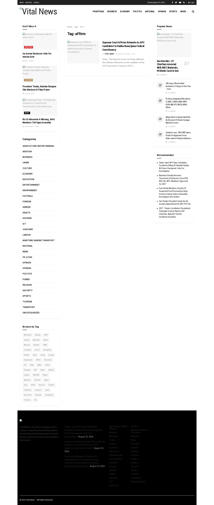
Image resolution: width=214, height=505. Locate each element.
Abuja (37, 335)
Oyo (25, 385)
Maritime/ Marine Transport (39, 240)
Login (192, 2)
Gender (27, 207)
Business (112, 11)
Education (28, 179)
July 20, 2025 (29, 94)
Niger (45, 375)
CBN (45, 345)
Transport (29, 307)
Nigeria (27, 380)
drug (43, 355)
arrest (26, 340)
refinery (27, 390)
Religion (27, 285)
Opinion (162, 11)
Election (48, 360)
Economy (125, 11)
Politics (137, 11)
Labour (27, 235)
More (183, 11)
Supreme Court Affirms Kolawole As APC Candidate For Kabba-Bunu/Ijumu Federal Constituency (123, 46)
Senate (38, 395)
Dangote (47, 350)
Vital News (109, 54)
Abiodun (28, 335)
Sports (173, 11)
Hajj (32, 365)
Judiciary (28, 229)
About (22, 2)
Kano (47, 365)
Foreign (27, 201)
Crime (26, 162)
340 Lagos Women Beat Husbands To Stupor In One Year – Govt (178, 86)
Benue (27, 345)
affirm (82, 27)
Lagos (26, 375)
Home (69, 27)
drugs (51, 355)
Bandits (36, 340)
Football (28, 196)
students (49, 395)
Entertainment (31, 185)
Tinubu (27, 400)
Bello (46, 340)
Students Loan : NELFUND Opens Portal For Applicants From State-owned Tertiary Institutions (178, 135)
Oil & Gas (27, 257)
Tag (76, 27)
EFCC (38, 360)
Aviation (27, 151)
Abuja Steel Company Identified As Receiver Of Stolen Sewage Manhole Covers (178, 120)
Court (37, 350)
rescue (38, 390)
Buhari (36, 345)
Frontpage (98, 11)
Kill (35, 370)
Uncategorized (31, 313)
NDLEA (36, 375)
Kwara (51, 370)
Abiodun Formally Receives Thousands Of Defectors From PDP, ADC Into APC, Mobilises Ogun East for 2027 (84, 444)
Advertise (28, 2)
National (150, 11)
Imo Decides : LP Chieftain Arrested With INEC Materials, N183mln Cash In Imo (168, 65)
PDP (33, 385)
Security (27, 290)
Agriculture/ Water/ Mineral (38, 146)
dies (35, 355)
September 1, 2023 (31, 126)
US (35, 400)
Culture (28, 80)
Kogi (43, 370)
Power (26, 279)
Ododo (37, 380)
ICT (24, 224)
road (47, 390)
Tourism (27, 301)
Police (42, 385)
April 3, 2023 (28, 61)
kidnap (27, 370)
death (26, 355)
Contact (36, 2)
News (27, 113)
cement (27, 350)
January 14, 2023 (123, 54)
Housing (27, 218)
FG (25, 365)
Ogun (46, 380)
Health (26, 212)
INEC (39, 365)
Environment (30, 190)
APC (46, 335)
